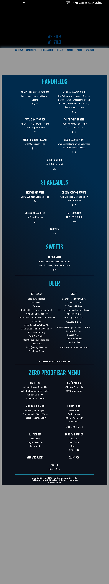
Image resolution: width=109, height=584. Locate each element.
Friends (60, 50)
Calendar (19, 50)
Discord (70, 50)
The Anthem (54, 19)
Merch (79, 50)
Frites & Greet (47, 50)
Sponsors (90, 50)
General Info (31, 50)
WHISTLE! (54, 36)
